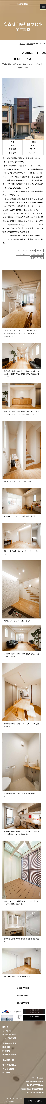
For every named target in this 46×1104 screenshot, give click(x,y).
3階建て (40, 250)
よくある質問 (8, 1069)
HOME (22, 44)
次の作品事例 (23, 1003)
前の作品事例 (23, 988)
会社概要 (6, 1072)
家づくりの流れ (9, 1065)
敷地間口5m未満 (37, 258)
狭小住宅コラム (9, 1054)
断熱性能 (6, 1047)
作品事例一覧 (23, 995)
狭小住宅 (6, 1050)
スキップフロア (37, 254)
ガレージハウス (9, 1038)
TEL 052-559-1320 (35, 1092)
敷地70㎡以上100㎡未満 (26, 250)
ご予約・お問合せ (35, 1101)
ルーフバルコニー (23, 254)
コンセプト (7, 1030)
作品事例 (30, 44)
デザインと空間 (9, 1034)
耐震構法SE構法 (9, 1043)
